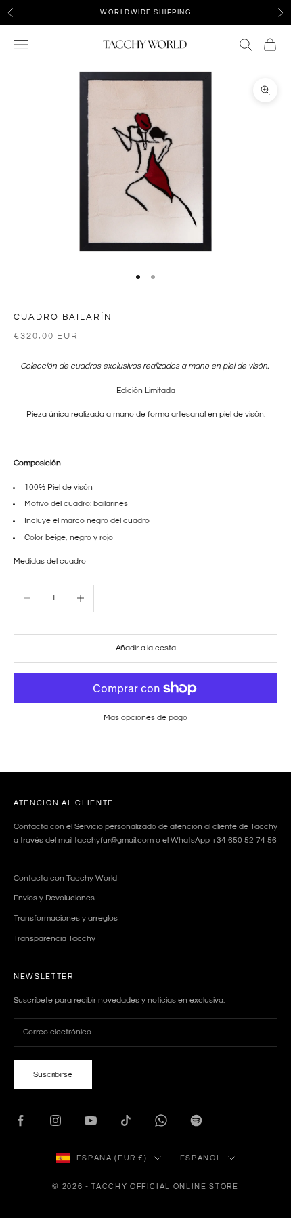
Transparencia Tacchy (54, 938)
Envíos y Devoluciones (54, 898)
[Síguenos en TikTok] (126, 1120)
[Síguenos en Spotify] (196, 1120)
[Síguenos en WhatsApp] (161, 1120)
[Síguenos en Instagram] (55, 1120)
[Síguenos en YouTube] (90, 1120)
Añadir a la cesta (146, 648)
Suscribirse (52, 1074)
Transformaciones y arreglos (66, 918)
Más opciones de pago (145, 717)
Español (201, 1158)
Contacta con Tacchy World (65, 878)
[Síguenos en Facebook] (20, 1120)
